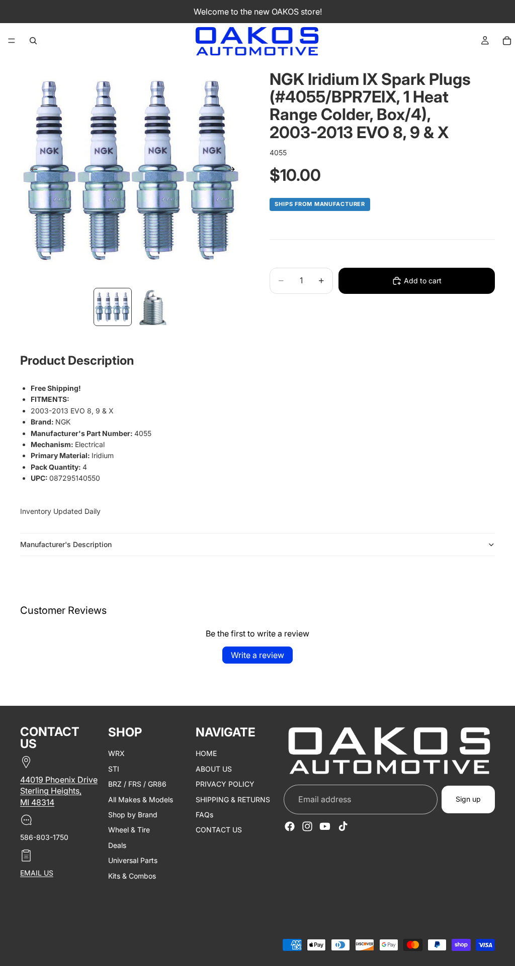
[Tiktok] (343, 827)
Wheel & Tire (129, 830)
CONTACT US (219, 830)
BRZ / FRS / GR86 (137, 784)
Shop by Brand (132, 814)
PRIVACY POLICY (225, 784)
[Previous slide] (31, 171)
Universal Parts (132, 860)
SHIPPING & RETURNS (233, 799)
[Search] (33, 41)
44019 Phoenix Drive (59, 780)
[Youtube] (325, 827)
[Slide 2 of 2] (153, 307)
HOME (206, 753)
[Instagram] (307, 827)
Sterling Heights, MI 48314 (50, 796)
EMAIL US (36, 873)
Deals (117, 845)
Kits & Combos (132, 876)
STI (113, 769)
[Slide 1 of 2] (113, 307)
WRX (116, 753)
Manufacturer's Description (66, 544)
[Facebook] (290, 827)
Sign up (468, 799)
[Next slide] (234, 171)
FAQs (204, 814)
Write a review (257, 655)
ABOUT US (214, 769)
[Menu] (11, 40)
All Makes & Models (140, 799)
